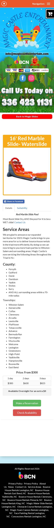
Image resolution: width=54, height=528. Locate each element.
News (11, 486)
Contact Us (19, 222)
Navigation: (38, 3)
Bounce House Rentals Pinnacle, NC (25, 500)
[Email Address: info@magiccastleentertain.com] (27, 53)
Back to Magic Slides (27, 116)
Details (8, 208)
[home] (4, 3)
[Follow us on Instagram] (31, 78)
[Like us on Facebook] (22, 78)
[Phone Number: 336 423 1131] (27, 102)
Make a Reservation (27, 403)
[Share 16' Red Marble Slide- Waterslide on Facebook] (27, 201)
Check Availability (27, 412)
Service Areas (34, 486)
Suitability (22, 208)
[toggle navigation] (48, 3)
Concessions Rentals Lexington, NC (28, 516)
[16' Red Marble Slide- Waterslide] (27, 171)
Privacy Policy (15, 483)
